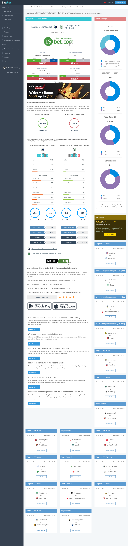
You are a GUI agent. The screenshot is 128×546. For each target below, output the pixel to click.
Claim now (110, 234)
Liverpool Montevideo (41, 27)
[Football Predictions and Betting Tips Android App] (39, 306)
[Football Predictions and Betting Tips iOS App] (64, 306)
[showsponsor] (59, 41)
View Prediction (110, 263)
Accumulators (120, 2)
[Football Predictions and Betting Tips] (6, 2)
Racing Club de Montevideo (72, 26)
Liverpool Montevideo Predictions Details (44, 249)
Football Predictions (37, 7)
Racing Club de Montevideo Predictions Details (46, 253)
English (109, 2)
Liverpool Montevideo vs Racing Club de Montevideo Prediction (66, 7)
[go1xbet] (42, 63)
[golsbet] (75, 63)
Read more (33, 329)
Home (27, 7)
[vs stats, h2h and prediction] (58, 262)
